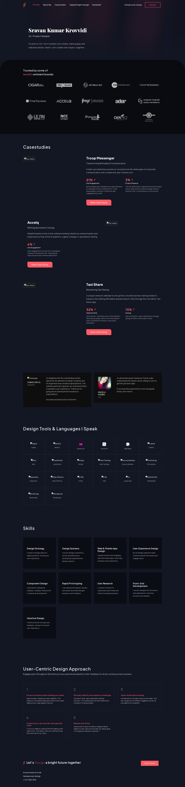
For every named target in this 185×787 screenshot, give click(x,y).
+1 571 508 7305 (29, 780)
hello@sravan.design (133, 5)
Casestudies (60, 5)
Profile (37, 5)
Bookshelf (96, 5)
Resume (152, 5)
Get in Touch (149, 763)
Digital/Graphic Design (79, 5)
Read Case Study (98, 202)
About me (47, 5)
